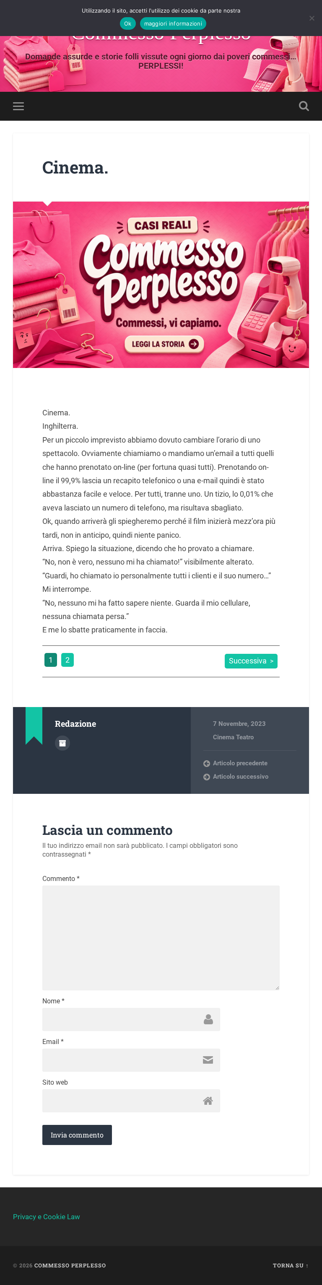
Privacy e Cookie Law (46, 1216)
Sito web (55, 1082)
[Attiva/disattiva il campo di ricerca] (304, 106)
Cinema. (75, 167)
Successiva (248, 660)
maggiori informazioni (173, 23)
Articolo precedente (240, 763)
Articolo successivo (240, 776)
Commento (61, 879)
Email (53, 1042)
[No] (311, 18)
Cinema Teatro (233, 737)
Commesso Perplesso (70, 1265)
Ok (128, 23)
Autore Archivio (62, 743)
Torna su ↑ (291, 1265)
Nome (53, 1001)
